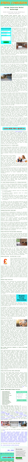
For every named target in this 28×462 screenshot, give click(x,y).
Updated (11, 453)
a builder (21, 413)
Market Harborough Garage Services (10, 389)
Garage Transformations (9, 441)
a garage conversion (19, 384)
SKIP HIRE (7, 413)
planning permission (17, 205)
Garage (2, 131)
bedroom (10, 51)
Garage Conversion (7, 453)
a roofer (7, 414)
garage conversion (9, 233)
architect (25, 66)
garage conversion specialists (14, 350)
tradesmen (10, 419)
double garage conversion (21, 356)
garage (2, 81)
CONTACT (22, 5)
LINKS (17, 5)
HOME (14, 5)
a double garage (17, 89)
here (23, 386)
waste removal (19, 416)
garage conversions (15, 140)
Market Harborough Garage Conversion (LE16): (11, 15)
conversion (3, 249)
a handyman (11, 415)
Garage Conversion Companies (20, 441)
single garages (22, 84)
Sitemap (1, 453)
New (3, 453)
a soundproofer (3, 412)
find (4, 372)
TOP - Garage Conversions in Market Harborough (10, 445)
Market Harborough (18, 131)
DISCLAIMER (25, 5)
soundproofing (12, 212)
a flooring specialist (11, 417)
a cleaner (16, 411)
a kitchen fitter (22, 414)
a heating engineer (19, 412)
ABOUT (19, 5)
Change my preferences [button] (19, 459)
